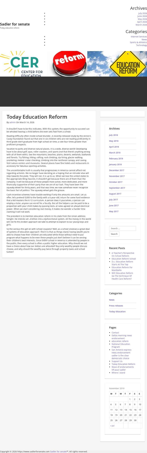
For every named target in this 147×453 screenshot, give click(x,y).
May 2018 (113, 141)
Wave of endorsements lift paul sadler (123, 368)
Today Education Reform (123, 364)
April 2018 (114, 146)
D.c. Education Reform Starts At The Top (122, 263)
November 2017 (117, 176)
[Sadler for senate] (73, 63)
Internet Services (139, 36)
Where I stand (118, 372)
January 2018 (115, 164)
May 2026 (142, 19)
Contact (115, 332)
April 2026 (142, 21)
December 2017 (116, 170)
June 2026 (142, 16)
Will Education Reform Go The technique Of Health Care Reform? (122, 276)
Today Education (117, 311)
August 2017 (115, 193)
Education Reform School (124, 258)
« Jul (112, 425)
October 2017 (115, 182)
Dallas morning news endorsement (122, 337)
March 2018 (114, 152)
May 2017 (113, 211)
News (144, 39)
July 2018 (113, 135)
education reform (120, 341)
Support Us (117, 361)
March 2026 (141, 24)
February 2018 (116, 158)
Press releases (116, 305)
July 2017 (113, 199)
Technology (141, 45)
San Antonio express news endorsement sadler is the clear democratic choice (121, 354)
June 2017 (114, 205)
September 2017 (117, 187)
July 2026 (142, 13)
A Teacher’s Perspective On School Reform (123, 254)
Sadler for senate (15, 24)
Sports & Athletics (138, 42)
